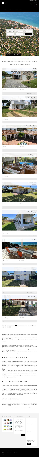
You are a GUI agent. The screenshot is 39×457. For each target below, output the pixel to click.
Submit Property (32, 0)
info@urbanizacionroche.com (33, 4)
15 (34, 325)
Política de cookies (5, 452)
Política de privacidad (12, 452)
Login (35, 0)
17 (5, 327)
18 (7, 327)
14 (32, 325)
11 (26, 325)
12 (28, 325)
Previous (1, 34)
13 (30, 325)
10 (24, 325)
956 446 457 (34, 2)
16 (3, 327)
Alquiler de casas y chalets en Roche (14, 54)
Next (38, 34)
